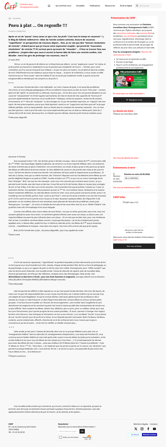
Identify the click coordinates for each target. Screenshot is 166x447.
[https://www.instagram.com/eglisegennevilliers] (142, 428)
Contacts (154, 424)
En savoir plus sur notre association (128, 93)
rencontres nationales (126, 33)
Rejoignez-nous (135, 100)
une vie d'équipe (130, 36)
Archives (17, 18)
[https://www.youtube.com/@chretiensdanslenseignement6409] (154, 428)
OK (82, 431)
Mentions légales (141, 424)
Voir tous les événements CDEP (126, 187)
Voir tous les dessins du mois (125, 158)
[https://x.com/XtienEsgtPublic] (136, 428)
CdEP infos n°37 (120, 240)
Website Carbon (149, 435)
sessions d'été (146, 33)
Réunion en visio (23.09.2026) (137, 174)
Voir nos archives (134, 246)
